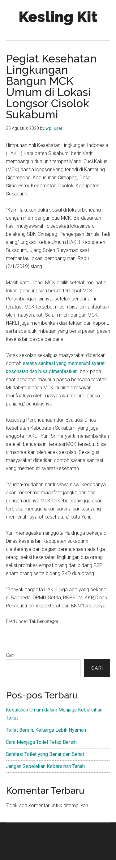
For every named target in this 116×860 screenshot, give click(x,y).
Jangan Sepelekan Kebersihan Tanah (45, 766)
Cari (10, 655)
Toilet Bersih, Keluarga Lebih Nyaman (46, 730)
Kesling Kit (58, 16)
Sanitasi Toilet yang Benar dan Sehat (45, 754)
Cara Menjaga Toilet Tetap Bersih (41, 742)
